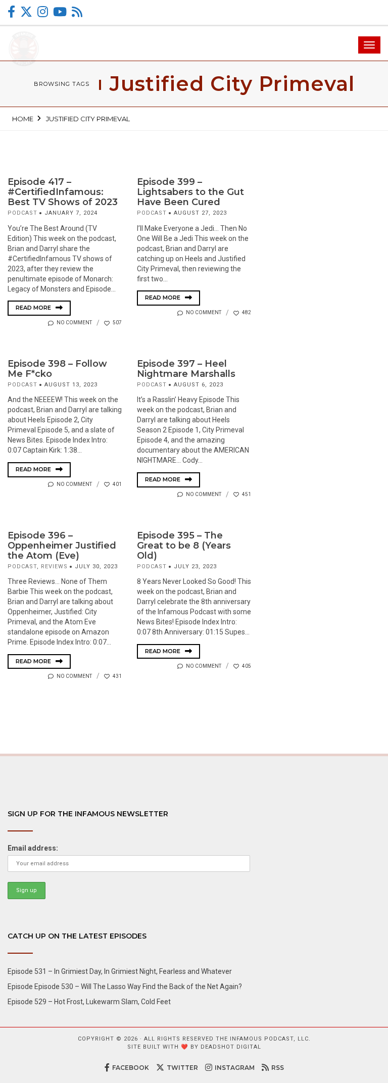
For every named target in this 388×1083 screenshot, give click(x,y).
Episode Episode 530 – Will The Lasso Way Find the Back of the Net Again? (125, 986)
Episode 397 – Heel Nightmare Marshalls (186, 368)
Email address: (33, 848)
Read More (34, 307)
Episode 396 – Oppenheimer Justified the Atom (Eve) (62, 545)
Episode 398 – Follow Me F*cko (57, 368)
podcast (22, 213)
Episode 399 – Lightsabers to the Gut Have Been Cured (190, 192)
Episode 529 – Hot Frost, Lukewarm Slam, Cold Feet (89, 1002)
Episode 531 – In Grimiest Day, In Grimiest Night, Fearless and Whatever (120, 971)
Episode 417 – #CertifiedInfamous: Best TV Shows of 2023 (63, 192)
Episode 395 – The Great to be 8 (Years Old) (184, 545)
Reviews (54, 566)
